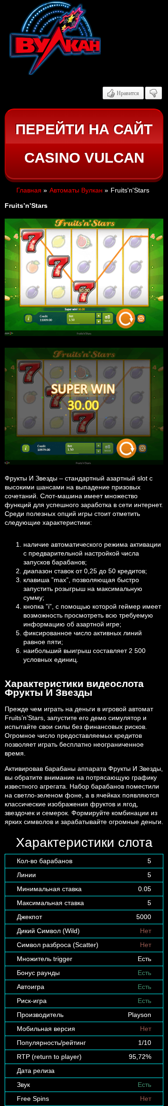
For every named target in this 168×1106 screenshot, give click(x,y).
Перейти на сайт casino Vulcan (84, 143)
